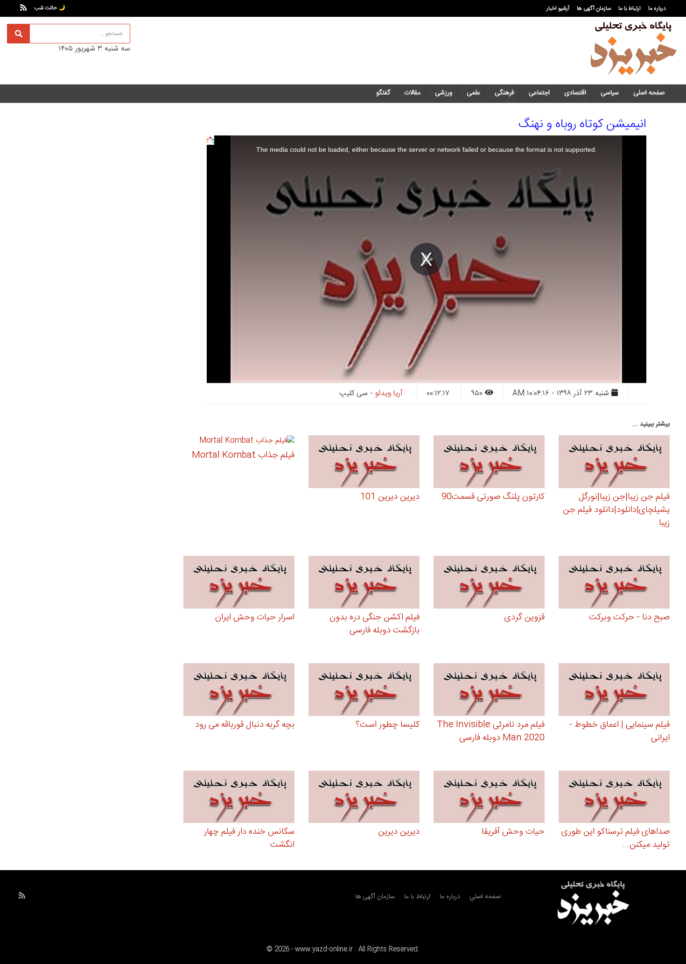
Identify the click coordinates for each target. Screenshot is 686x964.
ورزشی (443, 93)
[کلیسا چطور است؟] (364, 691)
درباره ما (657, 8)
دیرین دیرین (399, 832)
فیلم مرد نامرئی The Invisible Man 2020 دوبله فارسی (491, 731)
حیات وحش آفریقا (513, 832)
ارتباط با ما (629, 8)
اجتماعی (539, 93)
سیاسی (610, 93)
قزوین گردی (524, 617)
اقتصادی (575, 93)
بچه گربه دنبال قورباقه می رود (244, 725)
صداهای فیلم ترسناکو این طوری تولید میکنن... (615, 838)
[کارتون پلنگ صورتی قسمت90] (489, 463)
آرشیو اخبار (557, 8)
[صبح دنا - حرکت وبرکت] (614, 583)
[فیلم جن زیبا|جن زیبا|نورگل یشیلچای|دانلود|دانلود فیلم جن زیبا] (614, 463)
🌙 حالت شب (49, 8)
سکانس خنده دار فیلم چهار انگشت (249, 838)
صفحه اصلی (649, 93)
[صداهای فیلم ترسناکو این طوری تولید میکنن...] (614, 798)
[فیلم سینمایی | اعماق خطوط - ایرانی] (614, 691)
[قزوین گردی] (489, 583)
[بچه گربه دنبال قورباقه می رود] (238, 691)
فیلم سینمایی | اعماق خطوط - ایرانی (619, 731)
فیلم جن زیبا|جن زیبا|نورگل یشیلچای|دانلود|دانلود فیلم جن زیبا (616, 510)
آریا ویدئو (389, 393)
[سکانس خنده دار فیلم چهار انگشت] (238, 798)
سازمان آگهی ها (594, 8)
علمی (473, 93)
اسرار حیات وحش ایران (254, 617)
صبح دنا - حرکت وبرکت (629, 617)
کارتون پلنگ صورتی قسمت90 (493, 497)
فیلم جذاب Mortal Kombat (243, 455)
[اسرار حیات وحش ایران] (238, 583)
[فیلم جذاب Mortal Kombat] (246, 442)
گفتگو (383, 93)
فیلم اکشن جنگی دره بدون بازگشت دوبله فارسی (374, 624)
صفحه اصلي (485, 896)
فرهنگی (504, 93)
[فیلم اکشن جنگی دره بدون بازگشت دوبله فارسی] (364, 583)
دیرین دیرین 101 (390, 497)
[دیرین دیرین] (364, 798)
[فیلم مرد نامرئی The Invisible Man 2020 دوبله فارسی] (489, 691)
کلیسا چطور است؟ (388, 725)
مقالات (412, 93)
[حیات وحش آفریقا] (489, 798)
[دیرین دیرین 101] (364, 463)
